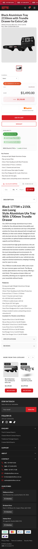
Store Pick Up (29, 183)
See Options (11, 390)
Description (8, 199)
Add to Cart (19, 117)
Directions (9, 498)
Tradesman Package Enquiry (10, 439)
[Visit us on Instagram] (6, 422)
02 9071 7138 (13, 469)
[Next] (33, 357)
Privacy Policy (5, 540)
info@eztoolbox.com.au (11, 473)
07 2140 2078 (12, 466)
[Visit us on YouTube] (10, 422)
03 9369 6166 (12, 462)
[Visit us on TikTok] (14, 422)
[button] (19, 124)
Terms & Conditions (16, 540)
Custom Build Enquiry (8, 442)
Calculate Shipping (11, 183)
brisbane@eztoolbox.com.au (12, 477)
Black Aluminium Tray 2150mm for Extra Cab (10, 380)
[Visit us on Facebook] (3, 422)
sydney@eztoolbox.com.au (12, 480)
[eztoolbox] (12, 7)
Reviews (6, 346)
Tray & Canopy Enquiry (8, 432)
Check (31, 189)
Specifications (9, 339)
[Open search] (25, 8)
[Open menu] (34, 8)
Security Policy (28, 540)
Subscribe (31, 409)
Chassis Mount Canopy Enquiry (11, 435)
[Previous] (28, 357)
